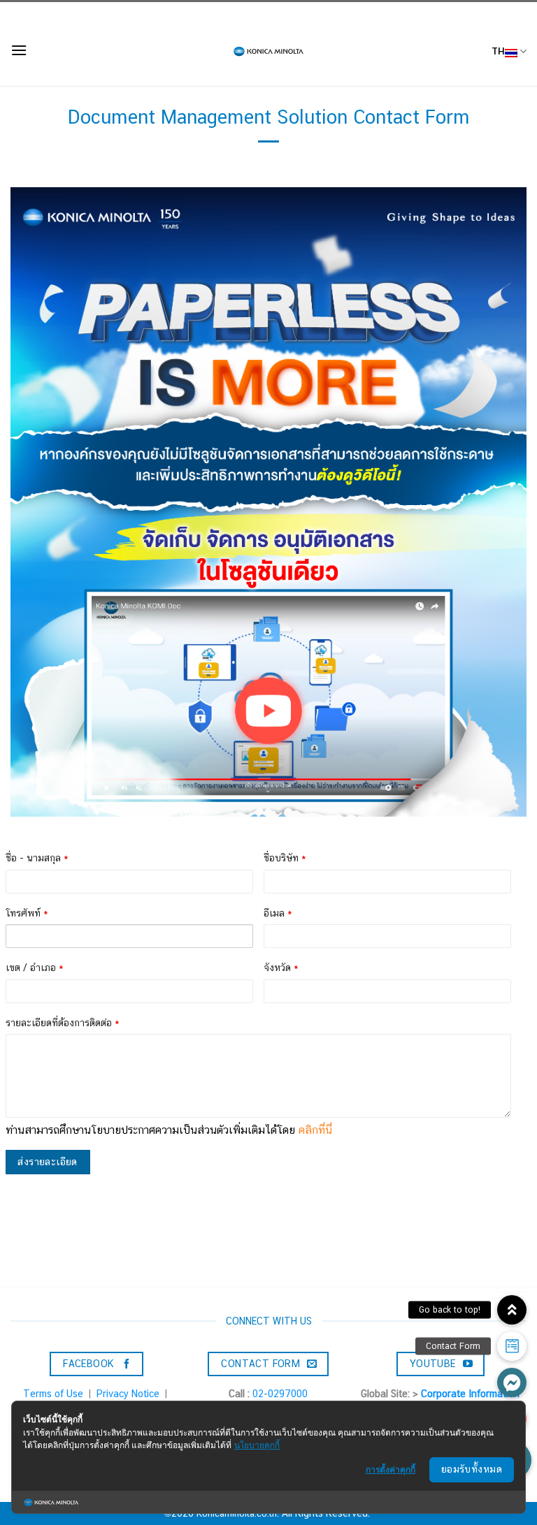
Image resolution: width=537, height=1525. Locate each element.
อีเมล (278, 913)
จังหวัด (281, 967)
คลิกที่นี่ (315, 1130)
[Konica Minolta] (268, 51)
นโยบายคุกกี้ (257, 1445)
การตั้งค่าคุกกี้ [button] (390, 1469)
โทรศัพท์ (27, 913)
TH (498, 51)
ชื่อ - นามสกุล (37, 857)
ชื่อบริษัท (285, 857)
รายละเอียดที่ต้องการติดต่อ (63, 1022)
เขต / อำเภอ (35, 967)
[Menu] (18, 50)
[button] (512, 1382)
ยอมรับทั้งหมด (471, 1469)
